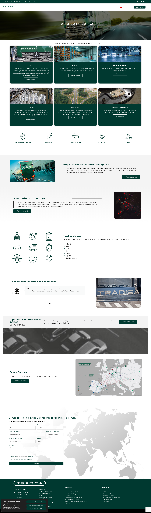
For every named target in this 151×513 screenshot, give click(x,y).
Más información (31, 79)
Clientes (33, 7)
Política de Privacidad (21, 456)
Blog (93, 7)
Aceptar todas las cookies (36, 502)
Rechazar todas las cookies (36, 505)
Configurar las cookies (36, 508)
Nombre (12, 425)
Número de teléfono (52, 431)
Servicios (19, 7)
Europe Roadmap (49, 7)
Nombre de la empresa (16, 438)
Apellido (39, 425)
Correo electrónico (15, 431)
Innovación (65, 7)
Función (39, 438)
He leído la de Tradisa (21, 456)
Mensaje (11, 445)
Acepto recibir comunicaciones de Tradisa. (21, 459)
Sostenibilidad (80, 7)
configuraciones (16, 508)
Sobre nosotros (107, 7)
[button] (49, 303)
